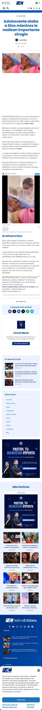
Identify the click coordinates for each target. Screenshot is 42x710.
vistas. (19, 149)
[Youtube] (31, 8)
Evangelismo (22, 16)
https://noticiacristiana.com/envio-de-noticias (18, 287)
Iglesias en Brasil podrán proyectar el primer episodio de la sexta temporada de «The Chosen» (25, 383)
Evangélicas (9, 429)
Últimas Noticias (13, 359)
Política (8, 422)
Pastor (8, 418)
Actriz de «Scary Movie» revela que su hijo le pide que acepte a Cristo (26, 366)
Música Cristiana (11, 414)
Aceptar (21, 700)
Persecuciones (10, 403)
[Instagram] (36, 8)
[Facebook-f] (28, 8)
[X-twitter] (34, 8)
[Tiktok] (39, 8)
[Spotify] (32, 627)
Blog (7, 433)
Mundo (8, 425)
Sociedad (9, 399)
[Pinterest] (29, 627)
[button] (39, 670)
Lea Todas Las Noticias (21, 343)
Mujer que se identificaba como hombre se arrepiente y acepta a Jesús (30, 568)
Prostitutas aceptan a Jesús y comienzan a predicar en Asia (26, 373)
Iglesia (8, 407)
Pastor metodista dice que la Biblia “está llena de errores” (30, 588)
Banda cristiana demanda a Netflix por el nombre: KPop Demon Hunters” (30, 609)
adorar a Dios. (29, 123)
